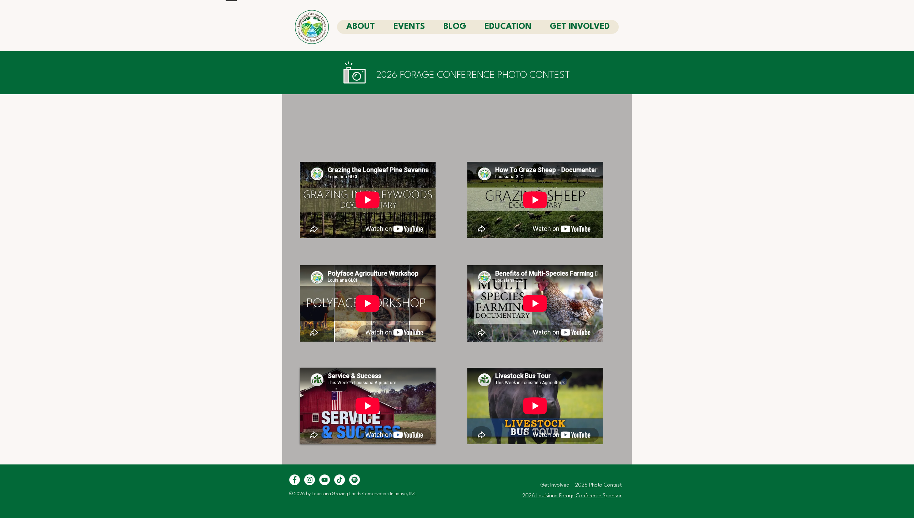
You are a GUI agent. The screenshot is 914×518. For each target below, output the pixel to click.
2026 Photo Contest (598, 485)
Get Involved (555, 485)
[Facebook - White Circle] (294, 479)
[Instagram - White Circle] (309, 479)
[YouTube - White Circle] (324, 479)
